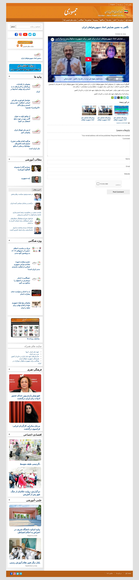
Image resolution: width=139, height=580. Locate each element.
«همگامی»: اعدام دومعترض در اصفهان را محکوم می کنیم (22, 280)
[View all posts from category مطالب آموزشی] (9, 159)
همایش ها (88, 20)
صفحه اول (128, 20)
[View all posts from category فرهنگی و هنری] (9, 369)
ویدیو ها (95, 20)
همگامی (80, 20)
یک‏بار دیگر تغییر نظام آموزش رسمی (25, 562)
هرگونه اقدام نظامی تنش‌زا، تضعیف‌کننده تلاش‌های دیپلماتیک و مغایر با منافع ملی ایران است (25, 145)
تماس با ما (128, 4)
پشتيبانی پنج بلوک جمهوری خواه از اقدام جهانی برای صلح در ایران (21, 305)
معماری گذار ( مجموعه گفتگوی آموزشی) (22, 168)
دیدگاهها (102, 20)
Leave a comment (122, 123)
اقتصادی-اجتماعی (32, 434)
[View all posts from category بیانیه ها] (9, 77)
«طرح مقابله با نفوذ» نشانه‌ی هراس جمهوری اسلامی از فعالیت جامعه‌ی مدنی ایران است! (26, 265)
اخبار (114, 20)
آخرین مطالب (37, 190)
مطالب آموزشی (33, 159)
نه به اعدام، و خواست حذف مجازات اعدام (20, 292)
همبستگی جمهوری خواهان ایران (29, 359)
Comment (126, 138)
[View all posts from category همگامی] (9, 241)
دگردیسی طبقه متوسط (30, 463)
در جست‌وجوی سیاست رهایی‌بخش (22, 194)
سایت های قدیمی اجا (70, 20)
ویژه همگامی (35, 240)
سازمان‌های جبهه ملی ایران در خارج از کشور (25, 356)
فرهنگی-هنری (34, 369)
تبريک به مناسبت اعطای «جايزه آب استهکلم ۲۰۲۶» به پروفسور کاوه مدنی (20, 250)
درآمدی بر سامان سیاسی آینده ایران (21, 203)
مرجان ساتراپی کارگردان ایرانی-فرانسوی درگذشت (26, 427)
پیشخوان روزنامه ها (33, 339)
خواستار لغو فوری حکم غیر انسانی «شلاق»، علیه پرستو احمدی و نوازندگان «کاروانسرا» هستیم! (25, 104)
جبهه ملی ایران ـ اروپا (32, 352)
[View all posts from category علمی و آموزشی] (9, 500)
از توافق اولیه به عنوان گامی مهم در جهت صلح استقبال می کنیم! (22, 118)
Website (127, 174)
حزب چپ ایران (34, 354)
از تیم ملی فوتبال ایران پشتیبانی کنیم (22, 131)
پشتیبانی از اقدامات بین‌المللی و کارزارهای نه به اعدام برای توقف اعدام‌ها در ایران (25, 88)
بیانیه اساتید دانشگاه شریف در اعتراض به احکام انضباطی (27, 531)
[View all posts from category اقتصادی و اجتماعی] (9, 435)
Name (128, 159)
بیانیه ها (109, 20)
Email (128, 166)
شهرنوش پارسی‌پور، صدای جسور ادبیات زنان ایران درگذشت (25, 397)
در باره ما (120, 4)
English (112, 4)
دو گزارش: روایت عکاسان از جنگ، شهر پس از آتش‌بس (25, 493)
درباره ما (120, 20)
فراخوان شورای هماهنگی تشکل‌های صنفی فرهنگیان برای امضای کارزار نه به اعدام (21, 221)
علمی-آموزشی (34, 500)
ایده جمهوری (25, 178)
